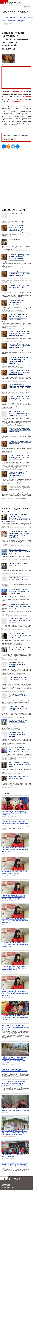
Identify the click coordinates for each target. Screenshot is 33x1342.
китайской (27, 96)
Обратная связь (6, 1184)
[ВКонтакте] (4, 146)
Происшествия (9, 21)
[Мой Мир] (17, 146)
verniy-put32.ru (8, 64)
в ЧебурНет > (7, 24)
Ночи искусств (16, 91)
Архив (12, 17)
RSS (13, 1187)
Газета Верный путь (20, 135)
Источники (21, 17)
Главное (5, 17)
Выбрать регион (6, 1185)
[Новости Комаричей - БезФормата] (10, 2)
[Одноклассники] (8, 146)
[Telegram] (13, 146)
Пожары (20, 21)
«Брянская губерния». (17, 102)
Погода (30, 17)
